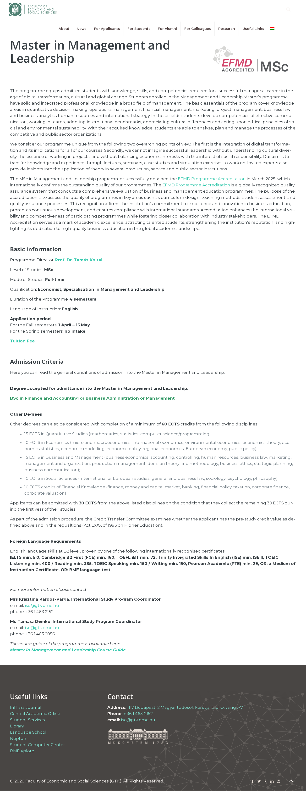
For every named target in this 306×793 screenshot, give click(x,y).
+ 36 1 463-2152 (138, 713)
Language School (28, 732)
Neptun (18, 738)
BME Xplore (22, 750)
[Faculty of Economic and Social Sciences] (33, 9)
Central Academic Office (35, 713)
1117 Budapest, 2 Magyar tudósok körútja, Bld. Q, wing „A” (185, 707)
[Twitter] (259, 781)
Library (17, 726)
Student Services (27, 719)
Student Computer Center (37, 744)
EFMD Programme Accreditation (212, 178)
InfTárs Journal (25, 707)
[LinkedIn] (272, 781)
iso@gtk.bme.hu (42, 605)
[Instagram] (278, 781)
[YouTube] (265, 781)
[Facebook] (252, 781)
